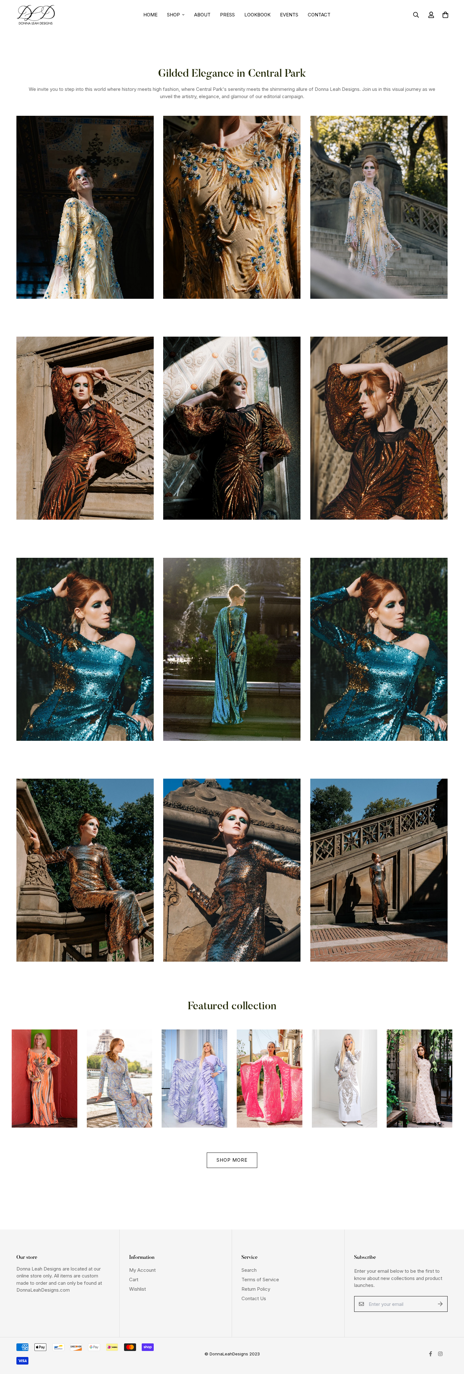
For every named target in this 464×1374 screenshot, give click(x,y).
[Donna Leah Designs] (36, 14)
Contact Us (253, 1298)
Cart (133, 1280)
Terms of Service (260, 1280)
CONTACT (319, 15)
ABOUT (202, 15)
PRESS (227, 15)
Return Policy (255, 1289)
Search (249, 1270)
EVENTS (289, 15)
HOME (150, 15)
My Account (142, 1270)
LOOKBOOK (257, 15)
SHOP (173, 15)
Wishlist (137, 1289)
